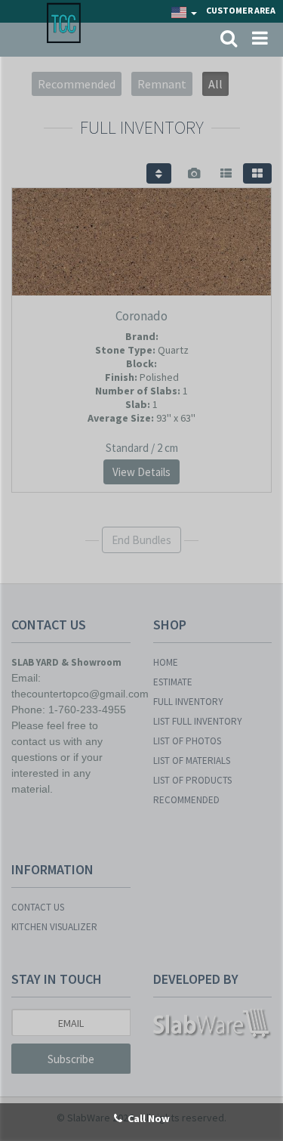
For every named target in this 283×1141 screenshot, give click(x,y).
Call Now (149, 1118)
